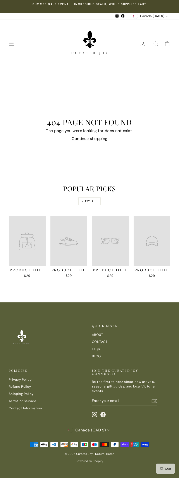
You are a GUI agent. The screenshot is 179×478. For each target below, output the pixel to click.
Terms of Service (22, 401)
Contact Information (25, 408)
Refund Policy (20, 386)
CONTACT (99, 342)
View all (89, 201)
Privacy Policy (20, 379)
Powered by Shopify (89, 461)
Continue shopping (89, 138)
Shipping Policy (21, 394)
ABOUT (97, 335)
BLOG (96, 356)
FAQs (96, 349)
